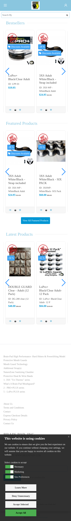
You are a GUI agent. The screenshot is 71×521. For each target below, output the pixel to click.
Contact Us (8, 423)
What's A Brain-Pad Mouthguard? (19, 384)
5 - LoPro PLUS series (14, 392)
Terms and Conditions (13, 407)
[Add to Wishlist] (20, 110)
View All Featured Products (35, 220)
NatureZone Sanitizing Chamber (18, 372)
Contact (7, 411)
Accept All (21, 513)
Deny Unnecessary (21, 496)
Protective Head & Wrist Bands (18, 376)
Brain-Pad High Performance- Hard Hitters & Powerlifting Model (34, 356)
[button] (63, 71)
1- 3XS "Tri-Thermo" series (16, 380)
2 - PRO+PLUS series (13, 388)
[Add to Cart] (15, 110)
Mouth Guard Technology (15, 364)
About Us (7, 404)
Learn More (21, 487)
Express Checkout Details (15, 415)
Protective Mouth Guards (15, 360)
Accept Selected (21, 504)
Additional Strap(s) (12, 368)
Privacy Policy (10, 419)
